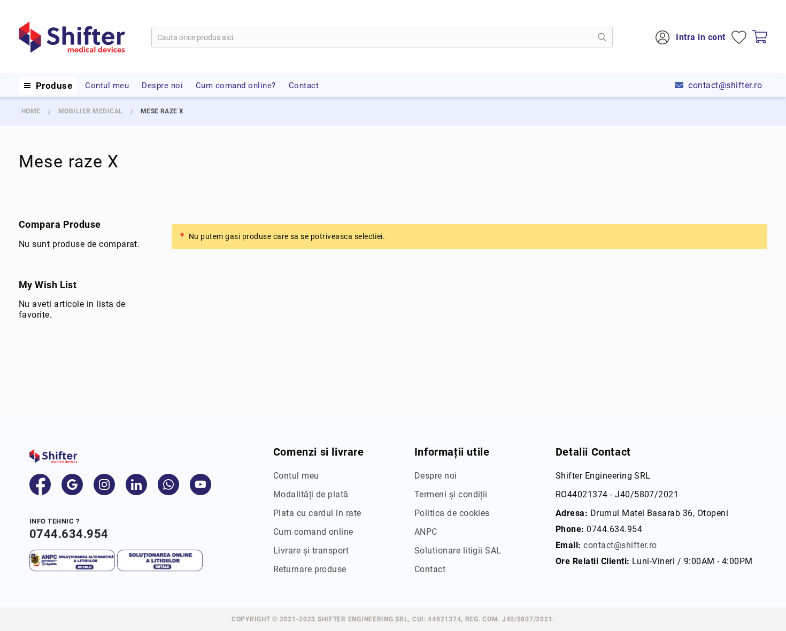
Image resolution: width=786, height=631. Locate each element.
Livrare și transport (311, 550)
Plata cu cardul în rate (317, 513)
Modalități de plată (311, 494)
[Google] (72, 484)
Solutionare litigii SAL (458, 550)
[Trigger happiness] (27, 85)
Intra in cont (700, 37)
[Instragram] (104, 484)
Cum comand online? (236, 85)
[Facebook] (40, 484)
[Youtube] (200, 484)
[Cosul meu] (759, 37)
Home (31, 111)
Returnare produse (309, 569)
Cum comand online (313, 532)
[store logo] (72, 37)
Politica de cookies (452, 513)
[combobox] (382, 37)
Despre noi (162, 85)
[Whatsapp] (168, 484)
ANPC (425, 532)
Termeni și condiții (451, 494)
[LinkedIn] (136, 484)
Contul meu (107, 85)
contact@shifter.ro (725, 85)
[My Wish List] (739, 37)
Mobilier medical (90, 111)
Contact (304, 85)
